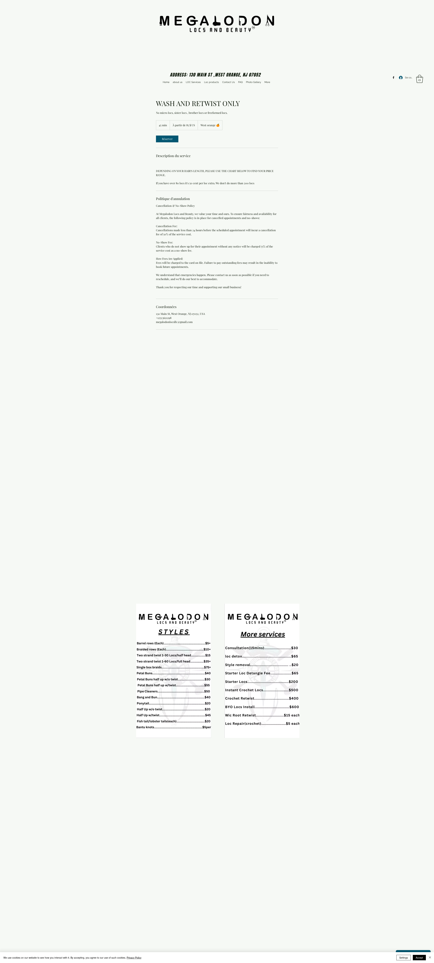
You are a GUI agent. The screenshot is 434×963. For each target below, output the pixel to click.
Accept (419, 957)
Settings (403, 957)
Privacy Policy (134, 957)
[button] (419, 79)
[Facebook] (393, 77)
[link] (167, 139)
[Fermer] (430, 957)
